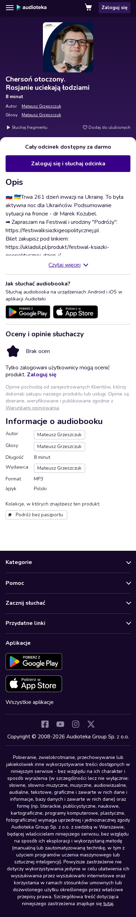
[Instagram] (75, 724)
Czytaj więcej (64, 265)
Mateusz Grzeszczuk (41, 106)
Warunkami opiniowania (32, 408)
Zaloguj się (114, 7)
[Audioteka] (32, 7)
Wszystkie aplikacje (30, 702)
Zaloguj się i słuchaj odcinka (68, 163)
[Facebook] (45, 724)
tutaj (108, 903)
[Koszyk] (89, 7)
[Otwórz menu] (10, 7)
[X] (91, 724)
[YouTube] (60, 724)
